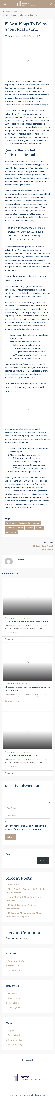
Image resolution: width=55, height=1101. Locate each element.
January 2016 (14, 970)
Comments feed (16, 1040)
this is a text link (20, 104)
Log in (11, 1030)
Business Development (29, 523)
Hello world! (13, 884)
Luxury (39, 527)
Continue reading (12, 632)
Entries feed (14, 1035)
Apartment (11, 523)
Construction (14, 998)
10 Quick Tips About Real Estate (21, 755)
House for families (14, 527)
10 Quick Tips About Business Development (27, 621)
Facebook (29, 1060)
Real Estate (17, 12)
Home (7, 12)
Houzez (29, 527)
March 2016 (13, 965)
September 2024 (16, 961)
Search (9, 854)
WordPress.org (15, 1044)
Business (12, 993)
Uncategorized (15, 1007)
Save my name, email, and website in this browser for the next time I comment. (25, 827)
